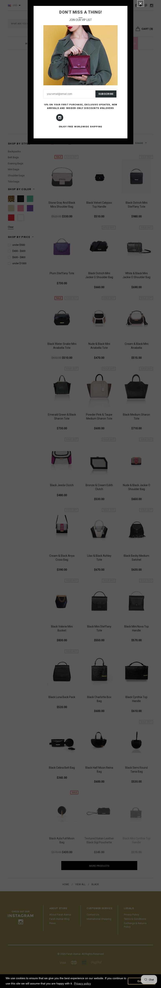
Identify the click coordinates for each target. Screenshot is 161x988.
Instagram (59, 117)
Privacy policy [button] (82, 983)
